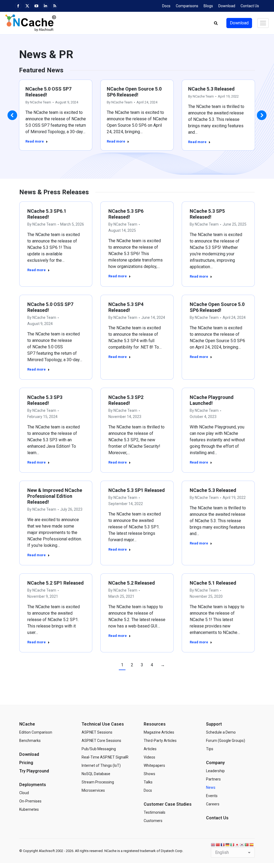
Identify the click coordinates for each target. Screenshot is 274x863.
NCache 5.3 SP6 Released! (125, 214)
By (38, 102)
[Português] (247, 844)
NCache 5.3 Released (211, 89)
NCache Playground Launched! (212, 400)
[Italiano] (232, 844)
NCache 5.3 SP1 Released (136, 490)
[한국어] (242, 844)
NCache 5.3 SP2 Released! (125, 400)
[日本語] (237, 844)
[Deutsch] (227, 844)
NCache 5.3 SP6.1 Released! (46, 214)
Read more (34, 141)
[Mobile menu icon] (263, 23)
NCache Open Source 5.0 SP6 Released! (134, 92)
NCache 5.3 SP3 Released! (44, 400)
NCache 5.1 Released (213, 583)
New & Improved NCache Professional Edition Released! (54, 496)
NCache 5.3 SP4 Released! (125, 307)
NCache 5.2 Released (131, 583)
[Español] (251, 844)
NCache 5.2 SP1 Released (55, 583)
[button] (12, 115)
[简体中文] (218, 844)
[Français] (222, 844)
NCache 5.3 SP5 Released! (207, 214)
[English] (213, 844)
